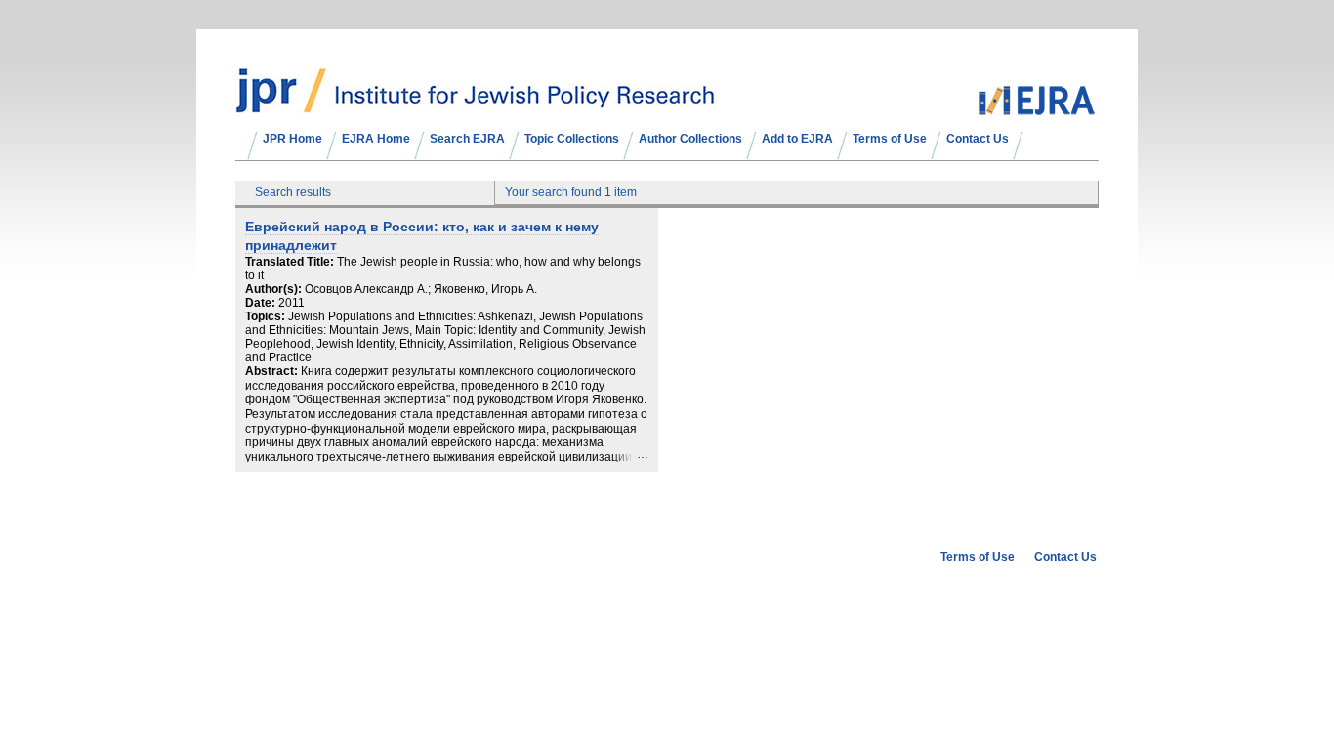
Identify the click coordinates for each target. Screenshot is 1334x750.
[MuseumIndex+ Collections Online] (475, 104)
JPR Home (292, 139)
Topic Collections (571, 139)
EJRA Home (376, 139)
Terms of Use (890, 139)
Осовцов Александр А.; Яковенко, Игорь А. (421, 289)
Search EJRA (467, 139)
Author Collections (690, 139)
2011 (291, 303)
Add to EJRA (797, 139)
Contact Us (977, 139)
